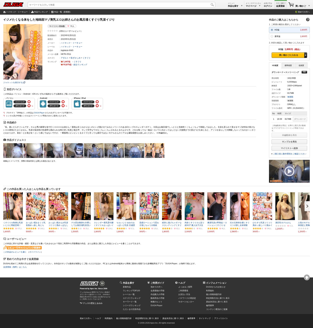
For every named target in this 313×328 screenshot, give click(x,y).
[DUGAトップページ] (13, 4)
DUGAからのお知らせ (215, 287)
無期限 (290, 97)
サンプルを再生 (289, 141)
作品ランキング (41, 12)
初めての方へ (304, 12)
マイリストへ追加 (289, 148)
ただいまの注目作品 (132, 309)
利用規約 (210, 291)
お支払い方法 (184, 294)
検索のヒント (156, 302)
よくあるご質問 (185, 287)
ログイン (268, 6)
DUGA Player (39, 113)
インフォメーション (216, 283)
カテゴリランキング (132, 298)
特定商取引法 (218, 298)
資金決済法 (217, 302)
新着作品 (127, 287)
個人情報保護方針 (214, 294)
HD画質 (275, 65)
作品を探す (128, 283)
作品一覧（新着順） (63, 12)
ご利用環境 (183, 291)
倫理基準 (210, 305)
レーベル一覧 (129, 294)
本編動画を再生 (289, 135)
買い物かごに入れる (288, 55)
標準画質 (288, 65)
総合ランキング (80, 64)
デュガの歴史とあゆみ (93, 303)
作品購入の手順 (157, 294)
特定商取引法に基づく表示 (147, 318)
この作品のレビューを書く (15, 252)
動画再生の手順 (157, 298)
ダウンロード (300, 119)
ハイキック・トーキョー (17, 12)
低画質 (301, 65)
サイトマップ (205, 318)
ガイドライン (35, 252)
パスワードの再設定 (187, 298)
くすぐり (86, 58)
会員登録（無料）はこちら (15, 267)
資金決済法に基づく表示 (173, 318)
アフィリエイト (221, 318)
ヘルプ (181, 283)
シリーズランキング (132, 305)
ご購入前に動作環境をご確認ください (289, 154)
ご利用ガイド (157, 283)
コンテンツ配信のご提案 (217, 309)
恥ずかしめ (76, 58)
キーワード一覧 (130, 302)
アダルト (65, 58)
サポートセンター (186, 302)
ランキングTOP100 (131, 291)
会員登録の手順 (157, 291)
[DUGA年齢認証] (89, 283)
